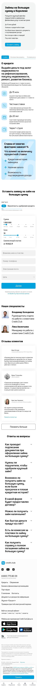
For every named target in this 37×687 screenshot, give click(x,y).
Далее (19, 285)
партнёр (18, 613)
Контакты (15, 593)
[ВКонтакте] (2, 569)
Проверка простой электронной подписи (16, 604)
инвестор (11, 613)
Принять (18, 677)
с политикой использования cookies (19, 673)
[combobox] (18, 253)
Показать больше (18, 426)
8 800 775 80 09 (9, 576)
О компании (5, 593)
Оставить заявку (13, 45)
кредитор (25, 613)
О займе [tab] (5, 57)
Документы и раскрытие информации (15, 597)
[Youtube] (8, 569)
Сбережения (14, 582)
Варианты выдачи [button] (5, 659)
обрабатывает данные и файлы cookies (23, 667)
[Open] (34, 277)
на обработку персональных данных (18, 293)
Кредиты (4, 582)
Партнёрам (5, 590)
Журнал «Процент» (8, 600)
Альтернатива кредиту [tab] (17, 57)
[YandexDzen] (13, 569)
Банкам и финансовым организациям (14, 586)
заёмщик (4, 613)
